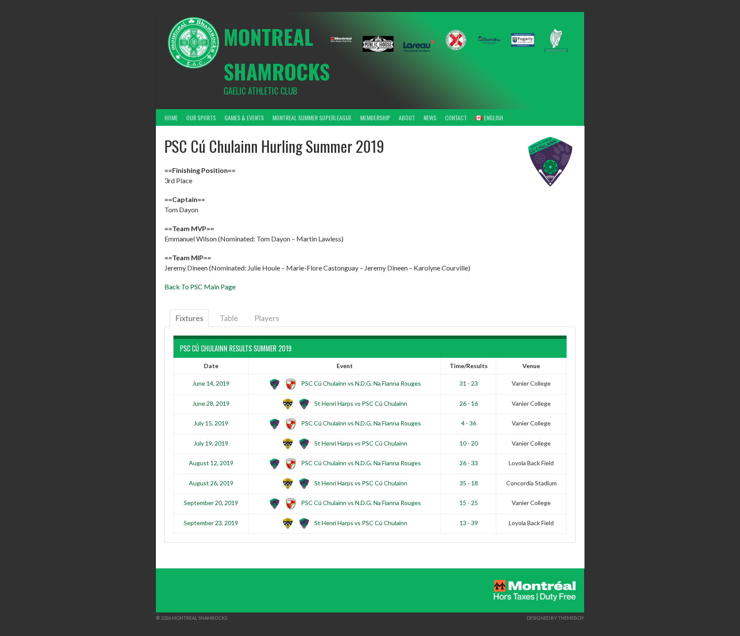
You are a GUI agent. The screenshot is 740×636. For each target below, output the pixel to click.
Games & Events (244, 117)
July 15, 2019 (211, 423)
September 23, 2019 (211, 522)
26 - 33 (469, 463)
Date (211, 365)
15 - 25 (469, 502)
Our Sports (201, 117)
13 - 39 (469, 522)
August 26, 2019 (211, 483)
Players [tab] (266, 318)
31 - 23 (469, 383)
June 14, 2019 (211, 383)
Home (171, 117)
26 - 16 (469, 403)
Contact (456, 117)
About (407, 117)
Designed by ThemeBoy (555, 618)
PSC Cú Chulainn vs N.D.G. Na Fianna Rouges (360, 383)
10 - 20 (469, 443)
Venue (531, 365)
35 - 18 (469, 483)
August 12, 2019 (211, 463)
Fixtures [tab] (189, 318)
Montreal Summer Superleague (312, 117)
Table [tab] (229, 318)
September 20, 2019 (211, 502)
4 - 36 (468, 423)
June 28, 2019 (211, 403)
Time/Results (469, 365)
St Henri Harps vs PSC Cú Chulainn (360, 403)
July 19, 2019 (211, 443)
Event (345, 365)
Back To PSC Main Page (200, 286)
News (430, 117)
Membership (375, 117)
